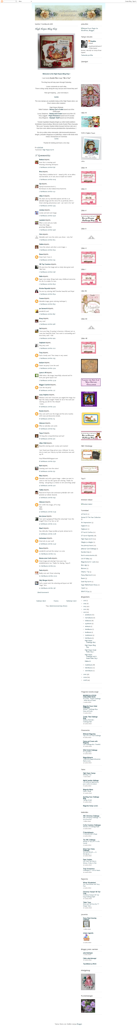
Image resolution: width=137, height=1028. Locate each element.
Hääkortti (88, 661)
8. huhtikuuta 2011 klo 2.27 (47, 390)
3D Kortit (84, 514)
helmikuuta (88, 668)
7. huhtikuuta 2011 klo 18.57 (47, 314)
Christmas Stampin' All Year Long (91, 892)
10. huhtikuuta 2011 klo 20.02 (48, 576)
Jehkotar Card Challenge (88, 549)
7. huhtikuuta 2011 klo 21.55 (47, 358)
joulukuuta (88, 615)
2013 (85, 606)
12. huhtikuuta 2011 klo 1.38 (47, 588)
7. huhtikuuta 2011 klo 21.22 (47, 348)
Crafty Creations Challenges (92, 825)
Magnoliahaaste (88, 757)
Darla (40, 570)
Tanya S (41, 433)
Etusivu (56, 601)
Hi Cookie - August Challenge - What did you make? (92, 699)
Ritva (40, 172)
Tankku (41, 490)
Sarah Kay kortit (86, 581)
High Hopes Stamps (89, 773)
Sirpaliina (93, 41)
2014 (85, 603)
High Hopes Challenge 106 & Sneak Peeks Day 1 (91, 656)
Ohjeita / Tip (85, 572)
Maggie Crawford (44, 385)
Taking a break (87, 800)
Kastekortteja (85, 552)
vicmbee (41, 210)
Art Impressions (86, 522)
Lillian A (41, 196)
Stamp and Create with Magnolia (90, 742)
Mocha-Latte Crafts (45, 558)
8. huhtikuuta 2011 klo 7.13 (47, 419)
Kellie (41, 276)
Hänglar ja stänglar (87, 542)
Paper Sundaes (87, 859)
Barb (40, 466)
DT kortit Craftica (87, 532)
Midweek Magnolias (89, 734)
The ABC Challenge (89, 840)
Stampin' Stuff (54, 118)
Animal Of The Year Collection (91, 517)
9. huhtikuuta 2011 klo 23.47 (47, 544)
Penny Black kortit (87, 575)
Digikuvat (84, 529)
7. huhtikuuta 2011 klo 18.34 (47, 294)
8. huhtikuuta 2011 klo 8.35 (47, 429)
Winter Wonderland (89, 883)
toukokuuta (89, 635)
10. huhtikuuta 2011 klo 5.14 (47, 566)
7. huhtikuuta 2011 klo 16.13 (47, 240)
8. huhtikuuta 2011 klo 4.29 (47, 407)
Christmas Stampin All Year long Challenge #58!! (91, 896)
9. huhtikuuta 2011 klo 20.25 (47, 524)
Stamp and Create (55, 113)
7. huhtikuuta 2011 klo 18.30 (47, 284)
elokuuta (88, 626)
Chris (40, 234)
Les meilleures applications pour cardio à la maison (91, 783)
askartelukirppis (88, 953)
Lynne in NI (42, 372)
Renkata (41, 159)
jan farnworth (43, 308)
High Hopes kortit (48, 150)
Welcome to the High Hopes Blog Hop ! (56, 74)
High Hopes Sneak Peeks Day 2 (90, 651)
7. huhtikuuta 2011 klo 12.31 (47, 191)
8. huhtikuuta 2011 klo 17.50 (47, 461)
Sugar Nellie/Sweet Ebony (89, 585)
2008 (85, 680)
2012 (85, 609)
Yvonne (41, 298)
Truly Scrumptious (89, 869)
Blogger (79, 1024)
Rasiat (83, 578)
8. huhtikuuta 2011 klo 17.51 (47, 471)
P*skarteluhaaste (88, 832)
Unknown (42, 423)
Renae (41, 254)
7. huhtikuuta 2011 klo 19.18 (47, 324)
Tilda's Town (87, 902)
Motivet (83, 568)
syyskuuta (88, 623)
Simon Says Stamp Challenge (89, 849)
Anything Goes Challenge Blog (91, 797)
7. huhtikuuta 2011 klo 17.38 (47, 272)
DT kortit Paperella (87, 536)
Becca (41, 548)
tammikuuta (89, 671)
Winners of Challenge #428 (91, 826)
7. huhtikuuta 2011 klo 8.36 (47, 167)
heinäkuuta (88, 629)
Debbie (41, 244)
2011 (84, 612)
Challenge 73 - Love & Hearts (91, 870)
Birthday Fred (87, 775)
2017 (84, 600)
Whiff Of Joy (85, 591)
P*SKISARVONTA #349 (90, 834)
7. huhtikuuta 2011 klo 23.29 (47, 380)
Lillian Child (42, 443)
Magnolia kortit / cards (88, 562)
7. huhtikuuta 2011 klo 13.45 (47, 206)
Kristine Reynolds (44, 288)
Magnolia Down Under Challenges (90, 706)
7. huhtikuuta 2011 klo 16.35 (47, 250)
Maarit (41, 528)
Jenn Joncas (42, 516)
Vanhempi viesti (71, 601)
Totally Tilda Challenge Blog (90, 717)
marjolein (42, 220)
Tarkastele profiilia (87, 55)
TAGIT (83, 588)
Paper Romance (54, 115)
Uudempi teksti (41, 601)
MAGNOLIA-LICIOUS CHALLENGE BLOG (89, 696)
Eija (40, 184)
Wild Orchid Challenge (90, 750)
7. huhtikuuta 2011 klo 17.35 (47, 260)
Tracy (41, 352)
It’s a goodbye (87, 752)
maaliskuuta (89, 665)
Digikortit (84, 526)
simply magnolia (88, 933)
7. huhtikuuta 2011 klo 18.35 (47, 304)
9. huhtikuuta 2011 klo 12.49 (47, 512)
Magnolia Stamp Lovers (90, 806)
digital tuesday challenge (91, 780)
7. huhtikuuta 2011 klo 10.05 (47, 179)
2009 (85, 677)
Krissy (41, 318)
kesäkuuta (88, 632)
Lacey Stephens (44, 395)
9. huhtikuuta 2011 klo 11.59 (47, 497)
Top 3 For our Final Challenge (92, 735)
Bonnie (41, 411)
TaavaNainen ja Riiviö (89, 964)
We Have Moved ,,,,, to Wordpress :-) (90, 853)
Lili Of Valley (85, 559)
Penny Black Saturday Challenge (89, 918)
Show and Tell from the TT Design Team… (91, 905)
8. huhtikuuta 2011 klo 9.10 (47, 439)
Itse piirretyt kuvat (87, 545)
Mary (40, 476)
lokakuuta (88, 620)
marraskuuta (89, 618)
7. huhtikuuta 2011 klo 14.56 (47, 230)
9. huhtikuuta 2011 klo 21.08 (47, 534)
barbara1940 (43, 538)
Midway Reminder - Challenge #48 (89, 721)
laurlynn (41, 362)
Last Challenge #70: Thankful (91, 744)
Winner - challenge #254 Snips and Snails (90, 710)
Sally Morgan (43, 580)
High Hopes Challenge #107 (90, 641)
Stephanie (42, 343)
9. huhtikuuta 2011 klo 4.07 (47, 485)
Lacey (56, 138)
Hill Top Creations (45, 264)
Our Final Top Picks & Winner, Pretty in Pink (89, 862)
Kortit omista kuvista (87, 555)
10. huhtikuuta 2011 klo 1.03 (47, 554)
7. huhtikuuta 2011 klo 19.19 (47, 338)
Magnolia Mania (88, 789)
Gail (40, 328)
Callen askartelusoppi (89, 958)
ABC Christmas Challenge (91, 816)
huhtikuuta (88, 638)
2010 (85, 674)
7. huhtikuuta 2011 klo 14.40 (47, 216)
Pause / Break (87, 791)
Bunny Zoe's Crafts (56, 109)
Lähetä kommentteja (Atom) (58, 606)
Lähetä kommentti (43, 592)
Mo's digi (84, 565)
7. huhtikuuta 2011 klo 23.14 (47, 368)
